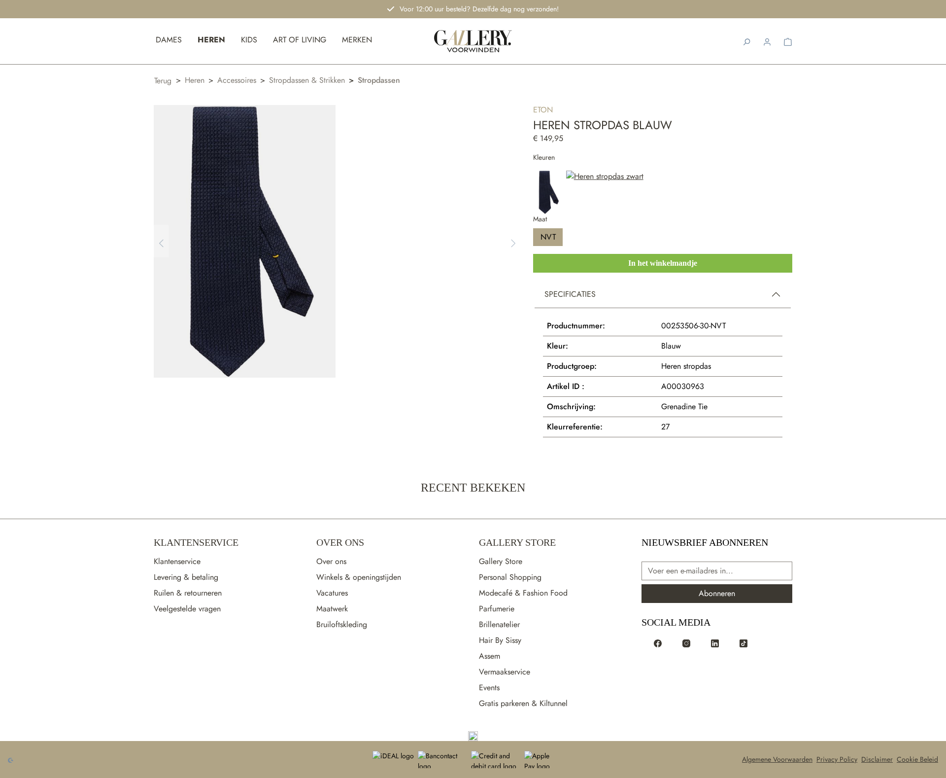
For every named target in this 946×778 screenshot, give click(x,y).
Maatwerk (332, 608)
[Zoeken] (746, 41)
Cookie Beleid (917, 759)
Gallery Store (517, 542)
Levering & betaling (186, 577)
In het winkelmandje (662, 263)
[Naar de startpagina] (473, 41)
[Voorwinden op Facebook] (657, 643)
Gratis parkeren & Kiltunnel (523, 703)
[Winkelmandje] (787, 41)
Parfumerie (496, 608)
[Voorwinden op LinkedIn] (715, 643)
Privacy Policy (836, 759)
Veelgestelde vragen (187, 608)
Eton (543, 109)
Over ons (331, 561)
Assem (489, 656)
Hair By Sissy (500, 640)
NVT (548, 237)
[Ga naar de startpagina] (473, 736)
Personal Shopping (510, 577)
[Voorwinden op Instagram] (686, 643)
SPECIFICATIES (570, 294)
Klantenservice (196, 542)
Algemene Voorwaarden (777, 759)
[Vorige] (161, 241)
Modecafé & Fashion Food (523, 593)
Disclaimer (877, 759)
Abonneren (717, 593)
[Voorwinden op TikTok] (743, 643)
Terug (162, 80)
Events (489, 687)
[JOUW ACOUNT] (767, 41)
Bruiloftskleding (341, 624)
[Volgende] (513, 241)
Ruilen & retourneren (188, 593)
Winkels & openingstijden (358, 577)
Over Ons (340, 542)
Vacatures (332, 593)
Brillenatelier (499, 624)
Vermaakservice (504, 671)
